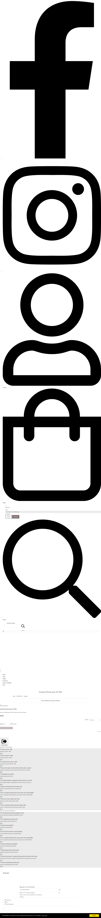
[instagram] (52, 271)
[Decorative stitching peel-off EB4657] (8, 843)
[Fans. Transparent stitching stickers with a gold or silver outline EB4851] (16, 837)
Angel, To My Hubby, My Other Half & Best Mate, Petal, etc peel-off (15, 770)
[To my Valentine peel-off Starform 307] (9, 819)
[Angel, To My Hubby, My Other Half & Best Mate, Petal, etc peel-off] (15, 767)
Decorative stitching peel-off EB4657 (8, 846)
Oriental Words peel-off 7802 (6, 776)
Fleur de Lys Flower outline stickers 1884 (9, 801)
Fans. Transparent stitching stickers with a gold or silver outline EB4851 (16, 839)
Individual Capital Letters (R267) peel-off (9, 852)
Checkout (15, 516)
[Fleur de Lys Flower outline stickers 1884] (9, 798)
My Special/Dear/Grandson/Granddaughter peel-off (11, 815)
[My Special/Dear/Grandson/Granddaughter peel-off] (12, 812)
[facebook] (52, 158)
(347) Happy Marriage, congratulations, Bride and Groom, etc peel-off (15, 782)
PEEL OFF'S (19, 696)
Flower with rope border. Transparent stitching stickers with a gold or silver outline (18, 858)
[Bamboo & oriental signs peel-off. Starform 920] (11, 786)
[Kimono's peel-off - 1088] (6, 749)
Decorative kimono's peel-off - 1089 (8, 763)
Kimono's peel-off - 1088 (5, 751)
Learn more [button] (44, 915)
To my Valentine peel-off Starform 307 (8, 821)
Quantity (2, 723)
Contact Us (5, 680)
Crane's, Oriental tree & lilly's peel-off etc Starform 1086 (12, 807)
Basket (8, 516)
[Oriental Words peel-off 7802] (7, 774)
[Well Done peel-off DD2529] (6, 825)
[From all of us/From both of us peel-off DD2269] (11, 831)
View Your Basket (45, 700)
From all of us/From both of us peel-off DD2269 (10, 833)
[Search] (23, 625)
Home (4, 674)
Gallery (4, 678)
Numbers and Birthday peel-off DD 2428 (9, 864)
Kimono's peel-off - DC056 (6, 757)
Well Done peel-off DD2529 (6, 827)
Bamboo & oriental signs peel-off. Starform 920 (10, 788)
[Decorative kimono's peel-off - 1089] (8, 761)
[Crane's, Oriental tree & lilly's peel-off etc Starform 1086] (13, 805)
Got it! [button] (94, 915)
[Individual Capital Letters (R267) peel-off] (9, 850)
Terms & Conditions (7, 682)
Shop (4, 676)
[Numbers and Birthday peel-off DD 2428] (9, 862)
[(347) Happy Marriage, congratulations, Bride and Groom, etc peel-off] (16, 780)
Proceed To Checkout (55, 700)
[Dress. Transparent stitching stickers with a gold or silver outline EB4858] (16, 792)
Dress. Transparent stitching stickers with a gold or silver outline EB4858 (16, 794)
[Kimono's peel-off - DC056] (6, 755)
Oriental (25, 696)
